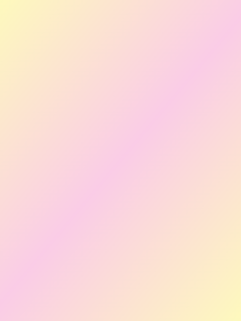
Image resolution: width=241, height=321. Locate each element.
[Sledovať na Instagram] (115, 51)
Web (56, 62)
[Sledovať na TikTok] (137, 51)
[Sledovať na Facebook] (104, 51)
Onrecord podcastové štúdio (83, 94)
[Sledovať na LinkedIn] (126, 51)
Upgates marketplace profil (81, 78)
